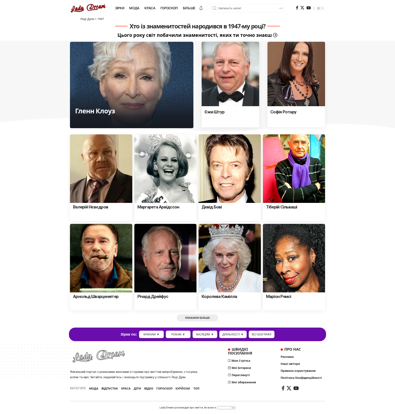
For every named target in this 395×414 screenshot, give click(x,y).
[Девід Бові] (230, 168)
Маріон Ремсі (278, 296)
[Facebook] (297, 8)
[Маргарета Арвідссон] (165, 168)
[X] (302, 8)
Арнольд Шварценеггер (95, 296)
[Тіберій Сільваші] (294, 168)
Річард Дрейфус (152, 296)
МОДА (93, 388)
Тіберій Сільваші (281, 207)
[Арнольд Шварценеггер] (101, 258)
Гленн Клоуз (95, 110)
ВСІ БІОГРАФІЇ (261, 334)
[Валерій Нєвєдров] (101, 168)
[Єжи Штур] (230, 74)
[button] (197, 317)
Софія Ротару (283, 111)
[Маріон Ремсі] (294, 258)
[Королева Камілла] (230, 258)
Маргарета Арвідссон (158, 207)
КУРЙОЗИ (182, 388)
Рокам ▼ (178, 334)
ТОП (196, 388)
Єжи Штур (214, 111)
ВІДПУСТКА (109, 388)
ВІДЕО (148, 388)
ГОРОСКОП (164, 388)
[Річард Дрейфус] (165, 258)
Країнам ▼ (151, 334)
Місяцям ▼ (205, 334)
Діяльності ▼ (233, 334)
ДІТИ (137, 388)
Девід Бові (212, 207)
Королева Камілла (219, 296)
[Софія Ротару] (296, 74)
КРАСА (126, 388)
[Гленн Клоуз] (131, 85)
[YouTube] (308, 8)
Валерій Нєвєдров (90, 207)
